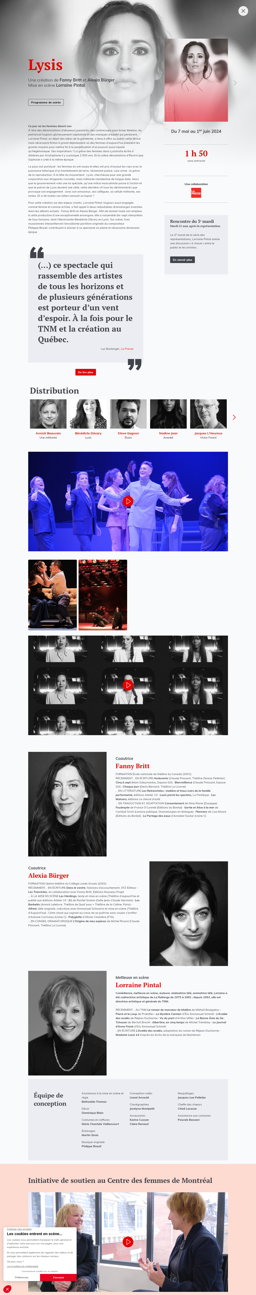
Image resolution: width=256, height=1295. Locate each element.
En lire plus (85, 372)
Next (234, 417)
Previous (22, 417)
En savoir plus (182, 259)
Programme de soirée (46, 102)
